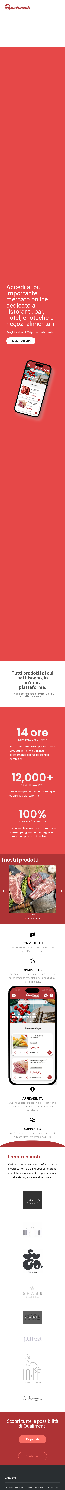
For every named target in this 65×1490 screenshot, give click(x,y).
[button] (25, 918)
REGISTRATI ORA (20, 340)
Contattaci (33, 1456)
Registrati (32, 1439)
